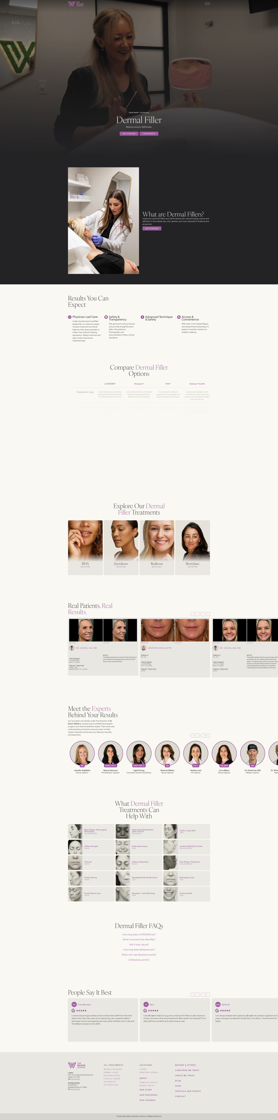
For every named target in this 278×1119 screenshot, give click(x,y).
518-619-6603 (75, 1079)
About (143, 1078)
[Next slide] (205, 614)
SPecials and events (188, 1091)
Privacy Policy (147, 1085)
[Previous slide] (195, 735)
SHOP (178, 1086)
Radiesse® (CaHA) (197, 383)
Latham (143, 1069)
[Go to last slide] (195, 614)
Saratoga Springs (149, 1072)
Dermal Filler (111, 1072)
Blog (178, 1081)
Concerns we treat (187, 1070)
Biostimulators (112, 1075)
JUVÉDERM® (110, 383)
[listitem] (103, 649)
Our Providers (149, 1095)
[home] (76, 4)
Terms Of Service (149, 1082)
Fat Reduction (111, 1085)
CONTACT (180, 1096)
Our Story (146, 1090)
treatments (149, 133)
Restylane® (139, 383)
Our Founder (148, 1100)
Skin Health (110, 1082)
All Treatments (113, 1065)
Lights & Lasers (112, 1079)
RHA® (168, 383)
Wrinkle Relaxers (113, 1069)
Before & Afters (185, 1065)
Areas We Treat (185, 1075)
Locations (146, 1065)
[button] (139, 934)
